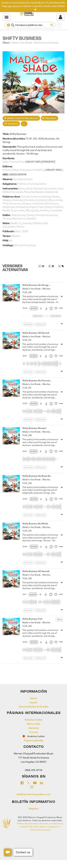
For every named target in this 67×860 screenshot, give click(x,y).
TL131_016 (27, 578)
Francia (33, 732)
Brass (22, 188)
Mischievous (51, 203)
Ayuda (33, 702)
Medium (15, 235)
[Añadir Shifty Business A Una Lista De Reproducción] (41, 309)
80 (10, 240)
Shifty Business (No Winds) (35, 523)
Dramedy (33, 183)
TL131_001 (27, 626)
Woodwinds (51, 191)
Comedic (29, 199)
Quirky (42, 183)
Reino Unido (33, 723)
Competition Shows (13, 226)
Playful (48, 206)
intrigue (26, 203)
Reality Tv (8, 210)
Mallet (6, 191)
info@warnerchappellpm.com (33, 794)
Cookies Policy (27, 826)
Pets (41, 206)
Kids (41, 203)
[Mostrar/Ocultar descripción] (41, 266)
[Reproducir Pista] (11, 292)
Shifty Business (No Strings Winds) (39, 285)
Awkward (36, 196)
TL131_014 (27, 483)
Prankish (58, 206)
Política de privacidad (27, 823)
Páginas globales (33, 740)
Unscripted (56, 210)
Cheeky (55, 196)
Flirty (5, 203)
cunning (57, 199)
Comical (39, 199)
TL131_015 (27, 292)
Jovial (34, 203)
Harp (60, 188)
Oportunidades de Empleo (33, 706)
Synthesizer (37, 191)
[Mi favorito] (56, 309)
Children (22, 183)
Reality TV (15, 223)
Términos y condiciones (50, 823)
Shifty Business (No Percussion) (37, 380)
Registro (33, 808)
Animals (25, 196)
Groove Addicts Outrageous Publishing (24, 169)
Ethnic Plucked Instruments (41, 188)
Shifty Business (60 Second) (35, 571)
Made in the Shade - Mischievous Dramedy (35, 42)
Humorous (15, 203)
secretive (19, 210)
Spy (37, 210)
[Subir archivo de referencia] (59, 25)
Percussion (16, 191)
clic (10, 5)
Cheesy (7, 199)
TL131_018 (27, 435)
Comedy (26, 223)
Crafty (48, 199)
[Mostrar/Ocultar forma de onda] (51, 266)
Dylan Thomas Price (14, 161)
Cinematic (17, 199)
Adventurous (18, 214)
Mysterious (9, 206)
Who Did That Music (25, 245)
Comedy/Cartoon (22, 179)
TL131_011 (26, 387)
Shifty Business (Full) (32, 619)
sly (32, 210)
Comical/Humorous (46, 214)
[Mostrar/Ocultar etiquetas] (61, 266)
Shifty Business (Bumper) (34, 428)
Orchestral (22, 206)
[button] (35, 9)
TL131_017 (26, 340)
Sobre (33, 698)
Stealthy (44, 210)
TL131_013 (27, 530)
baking (46, 196)
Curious (7, 218)
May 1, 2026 (21, 231)
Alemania (33, 727)
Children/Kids (40, 223)
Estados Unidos (33, 719)
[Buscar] (52, 25)
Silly (27, 210)
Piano (27, 191)
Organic (33, 206)
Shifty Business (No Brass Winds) (38, 476)
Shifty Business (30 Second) (35, 333)
